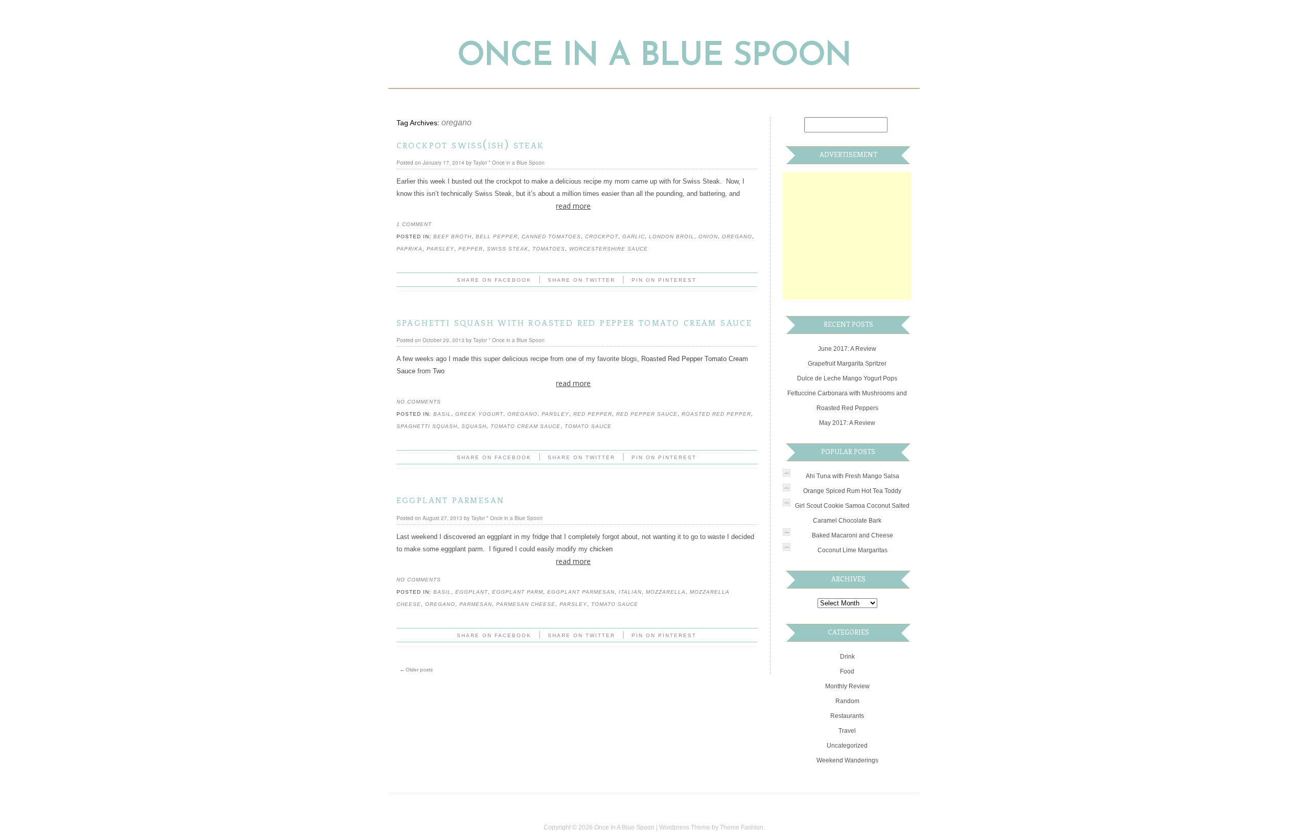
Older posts (416, 669)
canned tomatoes (551, 236)
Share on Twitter (581, 280)
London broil (671, 236)
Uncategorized (847, 745)
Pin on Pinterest (664, 280)
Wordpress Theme (684, 827)
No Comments (418, 401)
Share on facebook (494, 280)
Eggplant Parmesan (450, 499)
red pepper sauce (647, 414)
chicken (601, 549)
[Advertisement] (859, 236)
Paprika (409, 249)
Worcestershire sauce (608, 249)
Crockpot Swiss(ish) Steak (470, 144)
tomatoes (548, 249)
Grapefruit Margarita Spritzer (847, 363)
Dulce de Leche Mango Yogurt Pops (847, 378)
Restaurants (847, 715)
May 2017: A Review (847, 422)
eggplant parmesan (581, 592)
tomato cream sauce (525, 426)
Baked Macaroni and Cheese (852, 535)
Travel (847, 730)
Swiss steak (507, 249)
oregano (737, 236)
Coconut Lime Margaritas (852, 550)
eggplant (471, 592)
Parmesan (475, 604)
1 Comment (414, 224)
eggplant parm (517, 592)
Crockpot (601, 236)
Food (847, 671)
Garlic (633, 236)
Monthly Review (847, 686)
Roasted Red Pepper (716, 414)
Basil (442, 414)
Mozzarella (666, 592)
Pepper (470, 249)
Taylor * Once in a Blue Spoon (509, 162)
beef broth (452, 236)
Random (847, 701)
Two (439, 371)
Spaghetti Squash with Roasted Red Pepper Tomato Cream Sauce (574, 322)
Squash (473, 426)
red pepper (592, 414)
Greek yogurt (479, 414)
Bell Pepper (497, 236)
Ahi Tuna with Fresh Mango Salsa (852, 476)
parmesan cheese (525, 604)
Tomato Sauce (588, 426)
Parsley (440, 249)
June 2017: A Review (847, 348)
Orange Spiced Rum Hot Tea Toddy (852, 490)
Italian (630, 592)
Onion (708, 236)
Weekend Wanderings (847, 760)
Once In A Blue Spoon (654, 56)
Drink (847, 656)
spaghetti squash (426, 426)
